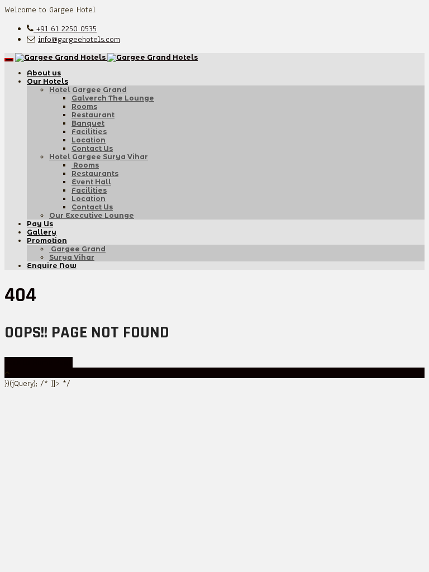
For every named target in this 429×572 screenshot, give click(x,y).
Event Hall (91, 182)
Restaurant (93, 115)
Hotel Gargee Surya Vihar (98, 156)
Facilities (89, 131)
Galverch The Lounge (113, 98)
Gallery (41, 232)
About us (44, 73)
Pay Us (40, 224)
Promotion (47, 240)
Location (89, 140)
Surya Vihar (71, 257)
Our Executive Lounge (91, 215)
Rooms (84, 106)
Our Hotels (47, 81)
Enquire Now (52, 265)
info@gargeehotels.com (79, 39)
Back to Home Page (38, 362)
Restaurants (95, 173)
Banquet (88, 123)
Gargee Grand (77, 249)
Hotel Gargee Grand (88, 89)
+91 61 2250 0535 (65, 28)
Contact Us (92, 148)
